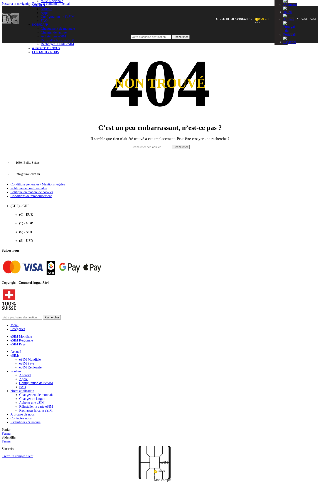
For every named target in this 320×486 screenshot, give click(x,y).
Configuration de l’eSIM (57, 16)
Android (46, 9)
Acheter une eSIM (31, 402)
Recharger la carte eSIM (57, 44)
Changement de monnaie (58, 28)
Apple (45, 13)
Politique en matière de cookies (31, 192)
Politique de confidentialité (28, 188)
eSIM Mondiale (30, 359)
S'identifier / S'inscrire (25, 422)
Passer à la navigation (17, 3)
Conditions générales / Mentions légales (37, 184)
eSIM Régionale (30, 367)
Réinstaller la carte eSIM (36, 406)
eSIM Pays (26, 363)
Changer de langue (32, 398)
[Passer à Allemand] (290, 4)
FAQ (44, 20)
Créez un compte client (17, 456)
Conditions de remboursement (31, 196)
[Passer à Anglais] (288, 19)
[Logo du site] (10, 23)
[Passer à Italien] (287, 12)
